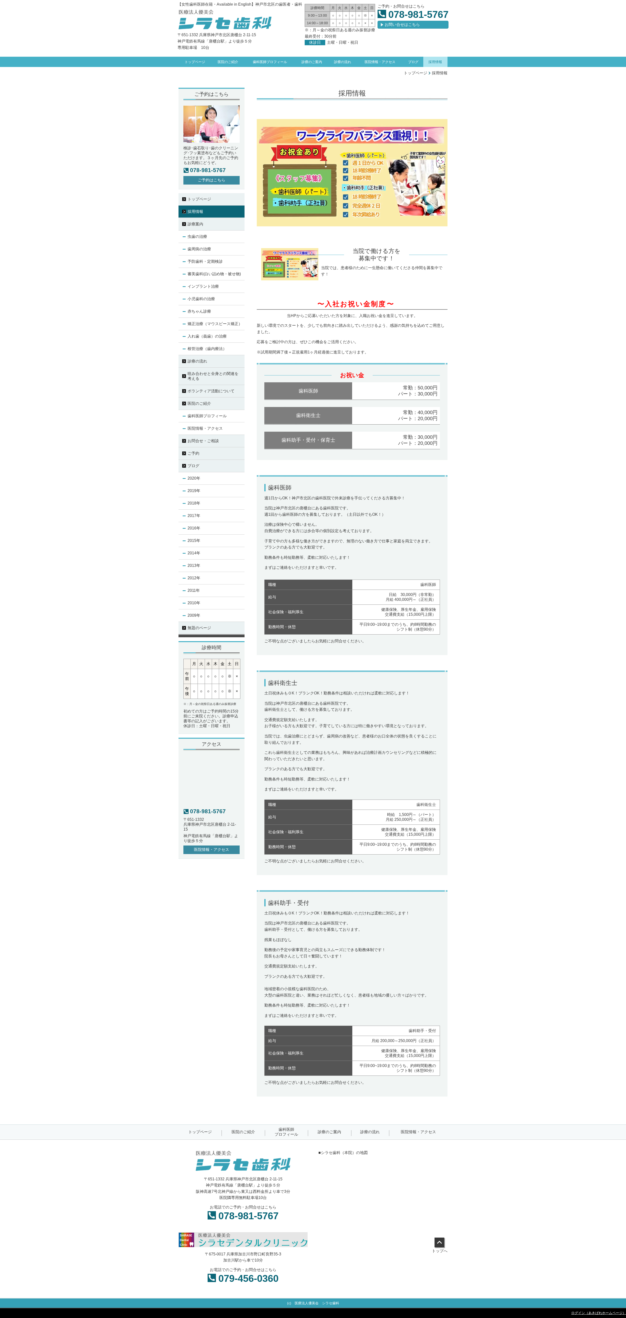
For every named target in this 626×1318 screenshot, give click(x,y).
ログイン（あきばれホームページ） (598, 1313)
